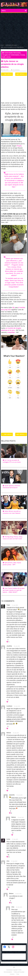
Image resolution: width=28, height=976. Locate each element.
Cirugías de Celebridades (11, 55)
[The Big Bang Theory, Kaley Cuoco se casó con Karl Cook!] (14, 528)
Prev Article (8, 74)
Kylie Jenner (6, 57)
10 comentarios (16, 69)
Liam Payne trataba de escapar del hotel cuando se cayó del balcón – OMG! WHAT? (14, 590)
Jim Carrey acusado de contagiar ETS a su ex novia (12, 461)
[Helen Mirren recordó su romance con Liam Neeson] (14, 502)
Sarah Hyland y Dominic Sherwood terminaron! (11, 487)
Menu (4, 11)
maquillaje (11, 332)
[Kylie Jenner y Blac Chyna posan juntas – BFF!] (14, 553)
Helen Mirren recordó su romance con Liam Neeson (11, 512)
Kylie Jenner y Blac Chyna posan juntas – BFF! (12, 563)
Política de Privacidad (19, 972)
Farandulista (9, 970)
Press (17, 974)
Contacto (12, 974)
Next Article (20, 74)
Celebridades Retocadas (12, 53)
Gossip (22, 55)
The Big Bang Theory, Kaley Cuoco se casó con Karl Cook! (12, 538)
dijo (13, 307)
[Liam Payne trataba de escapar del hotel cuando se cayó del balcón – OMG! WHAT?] (14, 579)
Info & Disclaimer (8, 972)
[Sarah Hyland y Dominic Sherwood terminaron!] (14, 476)
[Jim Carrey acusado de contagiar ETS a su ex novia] (14, 451)
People (19, 146)
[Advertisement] (14, 29)
